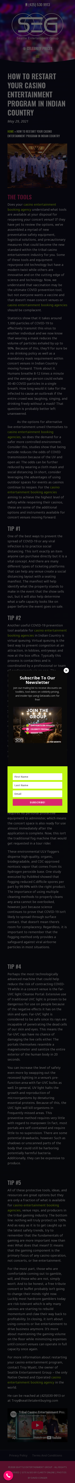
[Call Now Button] (8, 1475)
